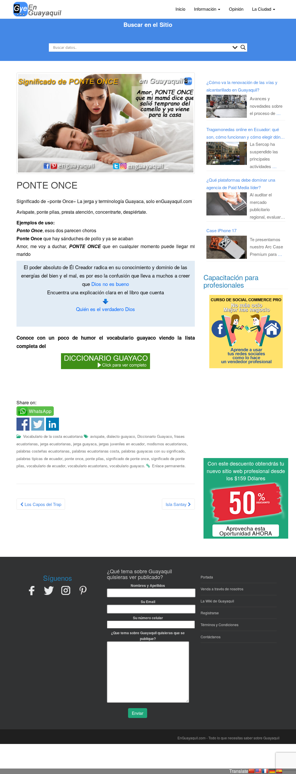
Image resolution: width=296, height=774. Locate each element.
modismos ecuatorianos (167, 443)
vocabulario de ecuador (46, 465)
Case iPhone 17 (221, 230)
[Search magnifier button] (243, 47)
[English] (258, 771)
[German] (272, 771)
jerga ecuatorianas (55, 443)
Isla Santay (177, 504)
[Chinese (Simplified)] (251, 771)
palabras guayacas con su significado (152, 451)
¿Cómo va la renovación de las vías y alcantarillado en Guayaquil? (242, 86)
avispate (97, 436)
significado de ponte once (127, 458)
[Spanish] (279, 771)
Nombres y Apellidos (148, 585)
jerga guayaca (85, 443)
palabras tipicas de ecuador (39, 458)
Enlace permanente (168, 465)
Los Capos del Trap (42, 504)
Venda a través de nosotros (222, 588)
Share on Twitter (37, 424)
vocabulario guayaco (127, 465)
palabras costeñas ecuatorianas (43, 451)
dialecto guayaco (121, 436)
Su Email (148, 601)
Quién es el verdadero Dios (105, 308)
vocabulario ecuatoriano (87, 465)
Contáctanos (211, 636)
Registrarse (210, 612)
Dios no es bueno (110, 283)
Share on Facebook (22, 424)
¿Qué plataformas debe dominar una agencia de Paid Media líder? (240, 183)
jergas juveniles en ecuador (122, 443)
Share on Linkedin (52, 424)
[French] (265, 771)
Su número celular (148, 617)
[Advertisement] (246, 415)
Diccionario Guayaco (154, 436)
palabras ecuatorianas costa (95, 451)
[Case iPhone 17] (226, 247)
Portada (207, 576)
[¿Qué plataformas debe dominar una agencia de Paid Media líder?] (226, 203)
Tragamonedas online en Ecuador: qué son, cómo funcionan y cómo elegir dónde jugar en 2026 (245, 133)
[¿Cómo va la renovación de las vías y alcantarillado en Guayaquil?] (226, 106)
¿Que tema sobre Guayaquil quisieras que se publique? (148, 635)
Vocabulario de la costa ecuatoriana (53, 436)
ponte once (74, 458)
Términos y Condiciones (219, 624)
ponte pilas (95, 458)
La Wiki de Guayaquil (217, 600)
